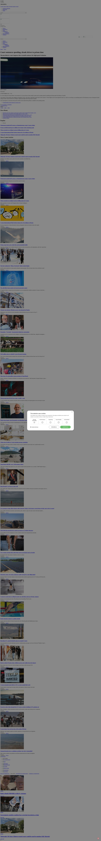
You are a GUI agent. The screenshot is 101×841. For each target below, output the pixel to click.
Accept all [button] (65, 427)
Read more (50, 416)
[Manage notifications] (98, 838)
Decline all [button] (54, 427)
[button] (34, 427)
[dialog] (50, 420)
